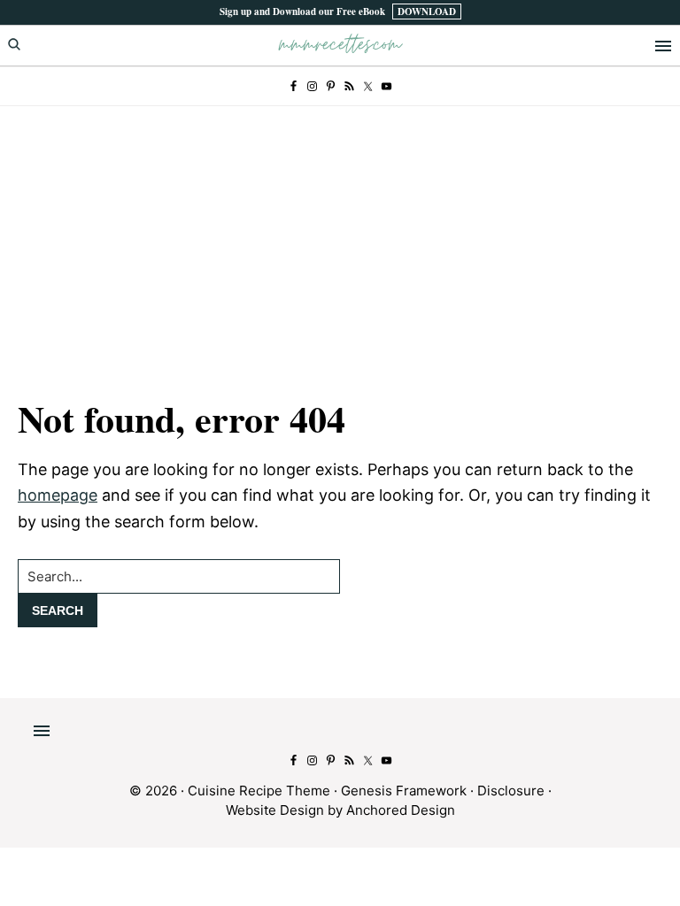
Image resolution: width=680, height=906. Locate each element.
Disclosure (511, 790)
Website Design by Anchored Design (340, 810)
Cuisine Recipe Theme (259, 790)
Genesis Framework (404, 790)
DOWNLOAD (427, 11)
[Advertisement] (340, 239)
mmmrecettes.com (340, 45)
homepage (57, 495)
